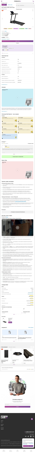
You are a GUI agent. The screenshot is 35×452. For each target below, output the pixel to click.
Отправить (17, 406)
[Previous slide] (2, 18)
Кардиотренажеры (30, 292)
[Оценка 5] (7, 369)
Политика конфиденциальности (5, 440)
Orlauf (18, 5)
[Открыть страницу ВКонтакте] (25, 436)
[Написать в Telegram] (28, 436)
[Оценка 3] (4, 369)
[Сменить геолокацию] (1, 1)
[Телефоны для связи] (33, 1)
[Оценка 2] (3, 369)
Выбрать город (10, 4)
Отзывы (4, 141)
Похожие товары (12, 347)
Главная (2, 420)
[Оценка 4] (5, 369)
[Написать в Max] (31, 436)
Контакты (2, 424)
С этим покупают (4, 347)
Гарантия (2, 429)
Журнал (2, 425)
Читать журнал (30, 327)
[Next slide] (32, 18)
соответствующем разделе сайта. (20, 201)
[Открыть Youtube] (33, 436)
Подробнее (10, 322)
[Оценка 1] (2, 369)
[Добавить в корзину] (10, 363)
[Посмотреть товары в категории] (2, 121)
